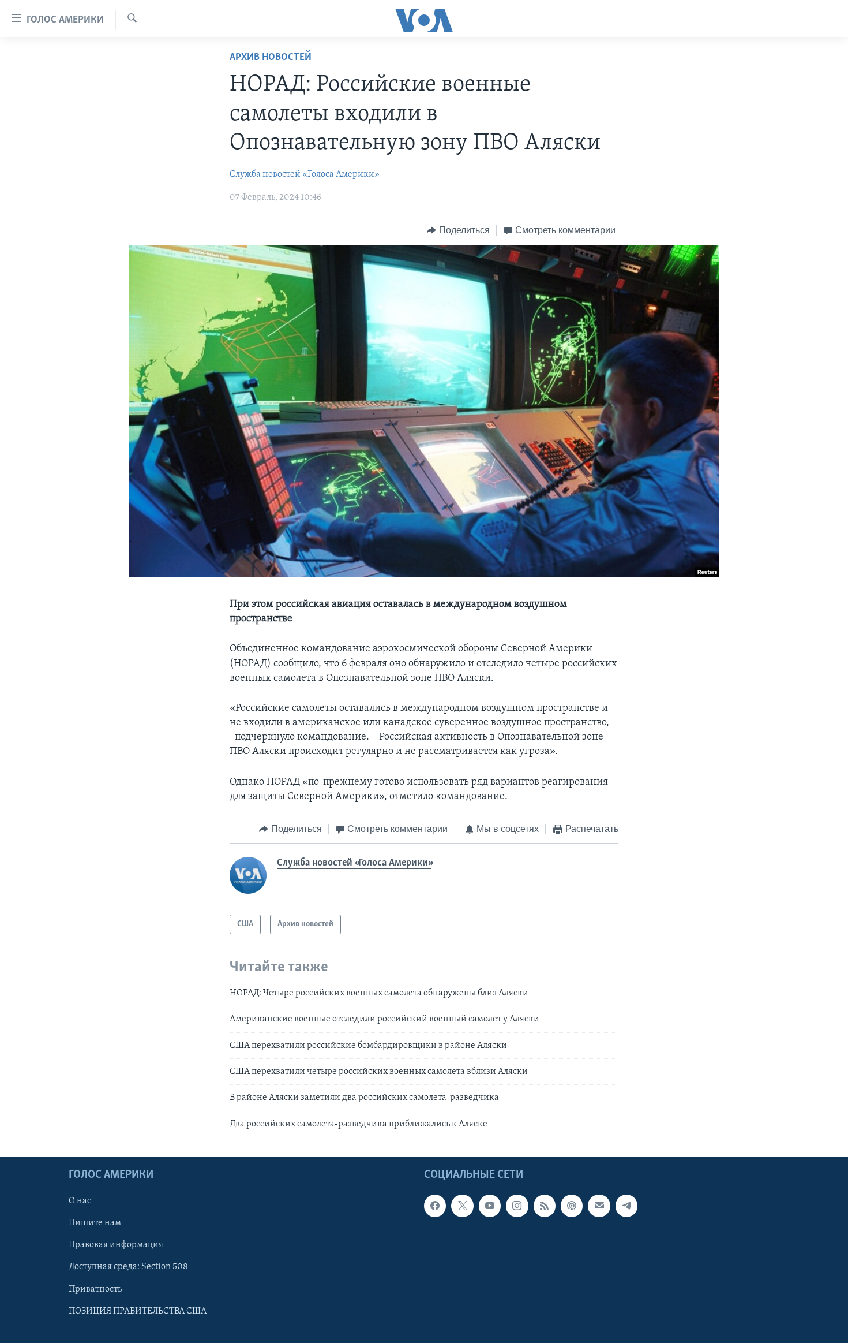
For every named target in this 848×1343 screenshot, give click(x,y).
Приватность (95, 1289)
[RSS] (545, 1206)
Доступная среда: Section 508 (128, 1267)
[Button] (458, 230)
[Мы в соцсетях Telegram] (626, 1206)
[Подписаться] (599, 1206)
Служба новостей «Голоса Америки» (305, 174)
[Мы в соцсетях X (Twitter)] (462, 1206)
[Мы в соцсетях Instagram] (517, 1206)
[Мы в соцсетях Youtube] (490, 1206)
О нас (80, 1201)
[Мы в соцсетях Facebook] (435, 1206)
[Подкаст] (572, 1206)
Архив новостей (271, 58)
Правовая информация (116, 1245)
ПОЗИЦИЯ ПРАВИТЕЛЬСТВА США (138, 1311)
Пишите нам (95, 1223)
